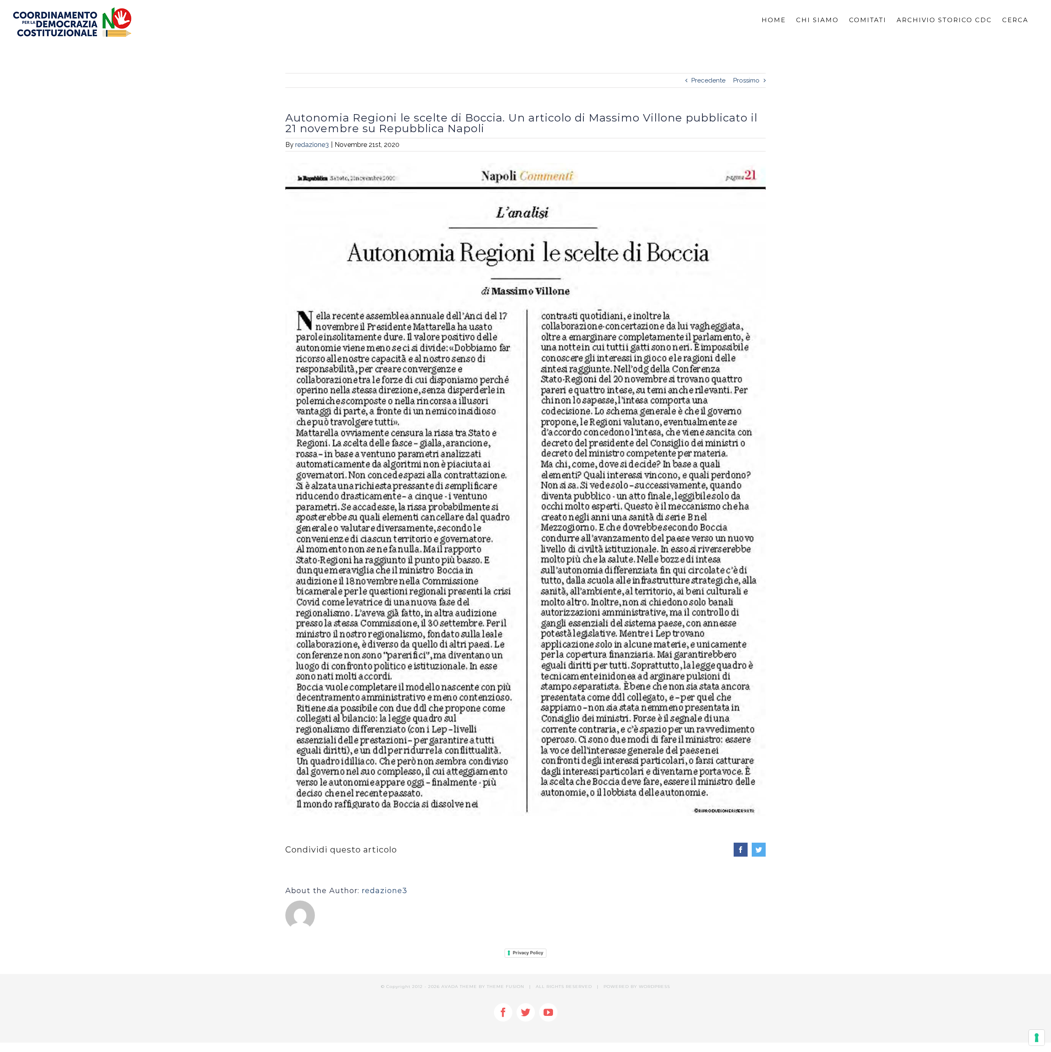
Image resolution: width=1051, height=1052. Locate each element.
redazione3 (312, 145)
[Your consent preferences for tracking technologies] (1036, 1037)
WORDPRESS (654, 986)
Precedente (708, 80)
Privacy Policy (528, 953)
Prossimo (746, 80)
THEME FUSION (505, 986)
